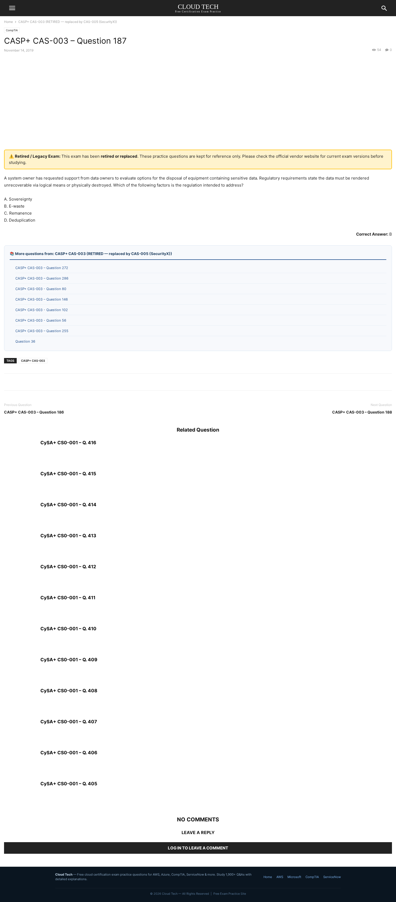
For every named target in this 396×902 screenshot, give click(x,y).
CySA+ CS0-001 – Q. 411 (67, 597)
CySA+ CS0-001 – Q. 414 (68, 504)
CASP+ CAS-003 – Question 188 (362, 412)
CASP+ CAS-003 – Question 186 (34, 412)
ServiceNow (332, 877)
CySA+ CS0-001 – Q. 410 (68, 628)
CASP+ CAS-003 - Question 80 (40, 289)
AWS (279, 877)
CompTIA (12, 30)
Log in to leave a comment (198, 848)
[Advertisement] (198, 106)
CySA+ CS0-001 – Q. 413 (68, 535)
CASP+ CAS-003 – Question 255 (41, 331)
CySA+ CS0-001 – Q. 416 (68, 442)
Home (8, 22)
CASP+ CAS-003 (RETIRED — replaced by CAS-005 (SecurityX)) (67, 22)
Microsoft (294, 877)
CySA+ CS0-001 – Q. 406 (68, 752)
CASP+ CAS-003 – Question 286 (41, 278)
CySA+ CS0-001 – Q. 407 (68, 721)
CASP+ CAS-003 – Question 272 (41, 268)
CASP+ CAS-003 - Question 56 (40, 320)
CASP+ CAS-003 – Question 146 (41, 299)
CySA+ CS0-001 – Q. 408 (68, 690)
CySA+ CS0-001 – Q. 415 (68, 473)
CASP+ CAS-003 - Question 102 (41, 310)
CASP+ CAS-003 (33, 361)
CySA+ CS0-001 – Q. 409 (68, 659)
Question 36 (25, 341)
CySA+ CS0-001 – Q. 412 (68, 566)
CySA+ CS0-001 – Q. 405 (68, 783)
